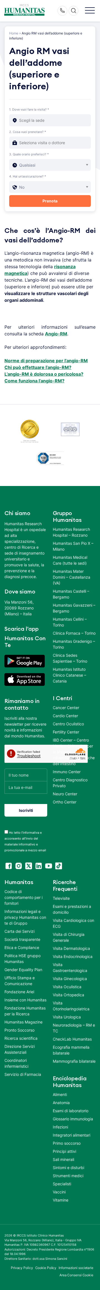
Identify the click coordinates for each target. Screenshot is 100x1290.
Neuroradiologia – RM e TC (74, 1028)
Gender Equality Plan (23, 969)
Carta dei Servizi (19, 931)
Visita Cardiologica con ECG (73, 923)
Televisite (61, 898)
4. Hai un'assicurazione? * (27, 176)
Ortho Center (64, 802)
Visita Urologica (67, 1017)
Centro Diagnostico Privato (70, 782)
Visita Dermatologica (71, 948)
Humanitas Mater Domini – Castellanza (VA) (71, 577)
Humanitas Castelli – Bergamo (71, 594)
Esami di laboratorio (70, 1110)
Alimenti (60, 1094)
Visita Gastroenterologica (70, 967)
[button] (90, 10)
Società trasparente (22, 939)
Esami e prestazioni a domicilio (72, 909)
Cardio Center (65, 715)
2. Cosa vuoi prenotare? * (27, 132)
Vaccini (59, 1191)
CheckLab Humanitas (72, 1039)
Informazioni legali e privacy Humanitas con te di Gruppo (25, 917)
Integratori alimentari (71, 1135)
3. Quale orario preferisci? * (29, 154)
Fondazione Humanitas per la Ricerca (25, 1011)
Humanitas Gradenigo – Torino (74, 644)
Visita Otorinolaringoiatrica (71, 1006)
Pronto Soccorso (19, 1030)
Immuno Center (67, 771)
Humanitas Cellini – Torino (70, 622)
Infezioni (60, 1127)
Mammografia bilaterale (74, 1061)
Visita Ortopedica (68, 994)
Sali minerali (63, 1159)
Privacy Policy (22, 1268)
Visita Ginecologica (70, 978)
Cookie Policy (46, 1268)
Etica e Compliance (21, 947)
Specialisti (62, 1183)
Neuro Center (65, 793)
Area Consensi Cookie (76, 1275)
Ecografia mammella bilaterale (71, 1050)
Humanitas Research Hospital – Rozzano (71, 532)
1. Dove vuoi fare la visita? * (29, 109)
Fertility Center (66, 732)
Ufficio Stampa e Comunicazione (19, 980)
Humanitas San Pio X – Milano (73, 546)
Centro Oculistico (68, 723)
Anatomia (61, 1102)
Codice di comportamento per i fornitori (23, 897)
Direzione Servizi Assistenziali (19, 1049)
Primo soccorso (67, 1143)
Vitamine (60, 1200)
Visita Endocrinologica (72, 956)
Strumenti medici (68, 1175)
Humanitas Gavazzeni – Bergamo (74, 608)
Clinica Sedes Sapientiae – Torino (70, 658)
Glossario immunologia (73, 1118)
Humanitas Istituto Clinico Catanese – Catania (69, 675)
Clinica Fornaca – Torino (74, 633)
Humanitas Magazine (23, 1022)
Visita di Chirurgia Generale (68, 937)
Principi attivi (64, 1151)
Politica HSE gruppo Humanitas (22, 958)
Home (13, 33)
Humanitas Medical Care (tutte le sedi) (70, 560)
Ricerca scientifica (21, 1038)
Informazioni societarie (76, 1268)
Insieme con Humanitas (25, 999)
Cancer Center (66, 707)
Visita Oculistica (67, 986)
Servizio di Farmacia (22, 1074)
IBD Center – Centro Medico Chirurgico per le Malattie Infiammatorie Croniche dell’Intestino (74, 752)
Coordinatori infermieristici (16, 1063)
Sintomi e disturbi (68, 1167)
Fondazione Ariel (19, 991)
